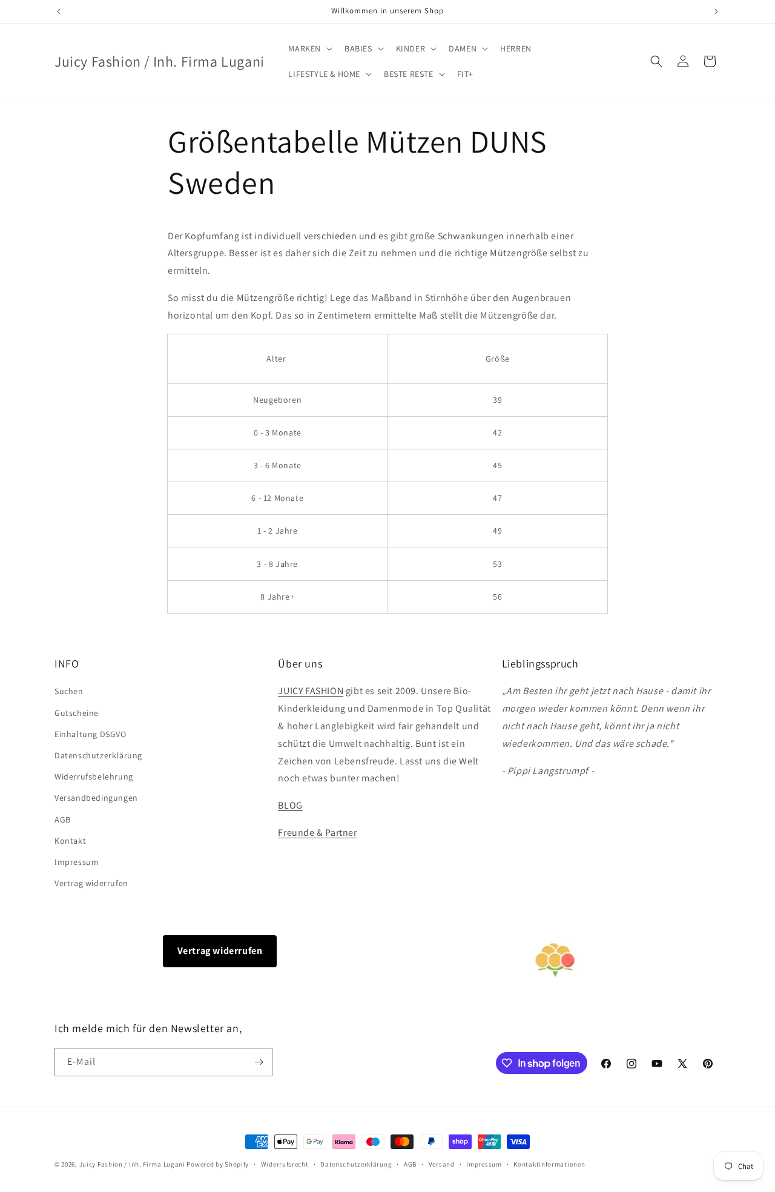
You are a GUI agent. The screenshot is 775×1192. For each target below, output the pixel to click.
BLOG (290, 805)
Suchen (69, 691)
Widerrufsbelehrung (93, 776)
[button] (309, 48)
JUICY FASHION (310, 690)
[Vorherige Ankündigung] (58, 11)
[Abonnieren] (258, 1062)
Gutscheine (76, 712)
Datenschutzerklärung (98, 755)
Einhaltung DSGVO (90, 734)
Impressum (76, 861)
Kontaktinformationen (549, 1164)
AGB (62, 819)
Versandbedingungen (96, 797)
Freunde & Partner (317, 832)
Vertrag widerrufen (91, 883)
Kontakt (70, 840)
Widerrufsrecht (285, 1164)
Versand (442, 1164)
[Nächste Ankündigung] (716, 11)
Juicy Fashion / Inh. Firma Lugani (132, 1164)
